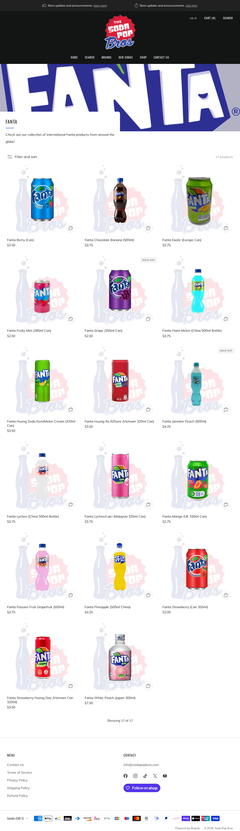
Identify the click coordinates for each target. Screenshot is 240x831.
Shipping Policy (18, 788)
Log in (193, 18)
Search (90, 57)
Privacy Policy (17, 780)
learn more (100, 5)
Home (74, 57)
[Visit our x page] (155, 776)
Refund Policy (17, 796)
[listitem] (75, 5)
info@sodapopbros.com (141, 765)
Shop (143, 57)
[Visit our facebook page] (125, 776)
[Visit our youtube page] (165, 776)
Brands (107, 57)
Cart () (209, 18)
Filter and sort (26, 156)
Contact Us (161, 57)
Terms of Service (19, 772)
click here (191, 5)
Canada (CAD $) (15, 818)
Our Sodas (126, 57)
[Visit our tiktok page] (145, 776)
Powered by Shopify (187, 828)
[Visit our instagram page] (135, 776)
